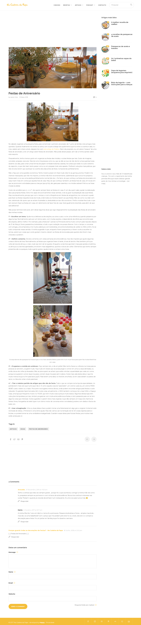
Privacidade (50, 622)
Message (12, 552)
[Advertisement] (53, 31)
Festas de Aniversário (38, 429)
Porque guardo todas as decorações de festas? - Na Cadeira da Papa (36, 530)
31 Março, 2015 (23, 97)
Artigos (13, 429)
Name (11, 572)
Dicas (23, 429)
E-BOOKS (57, 5)
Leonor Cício (14, 97)
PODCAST (89, 5)
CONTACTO (102, 5)
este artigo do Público (51, 149)
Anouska (21, 490)
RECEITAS (66, 5)
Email (11, 583)
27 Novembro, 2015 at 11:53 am (36, 490)
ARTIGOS (78, 5)
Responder (24, 501)
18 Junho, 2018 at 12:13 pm (73, 530)
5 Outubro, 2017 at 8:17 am (32, 510)
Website (12, 594)
